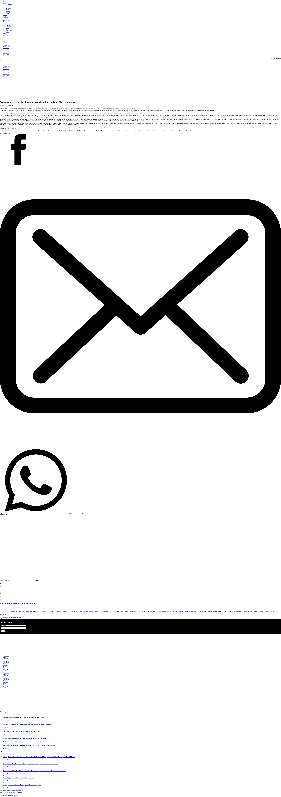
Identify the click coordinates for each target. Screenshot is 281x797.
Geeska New (91, 611)
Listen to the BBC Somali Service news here (10, 617)
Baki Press (21, 611)
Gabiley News (74, 611)
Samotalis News (186, 611)
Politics (7, 13)
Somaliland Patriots (211, 611)
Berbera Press (35, 611)
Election (8, 7)
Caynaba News (58, 611)
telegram (82, 513)
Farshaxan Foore (66, 611)
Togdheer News (237, 611)
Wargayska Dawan (269, 611)
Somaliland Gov (202, 611)
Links (4, 16)
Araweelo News (15, 611)
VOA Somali (3, 618)
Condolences (9, 4)
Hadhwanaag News (106, 611)
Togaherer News (229, 611)
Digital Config (13, 795)
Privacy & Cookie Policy (6, 792)
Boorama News (43, 611)
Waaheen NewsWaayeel (258, 611)
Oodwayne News (160, 611)
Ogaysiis (8, 11)
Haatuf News (98, 611)
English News (6, 49)
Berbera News (28, 611)
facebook (36, 165)
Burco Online (51, 611)
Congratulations (9, 5)
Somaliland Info (194, 611)
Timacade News (220, 611)
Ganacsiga (8, 8)
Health (7, 9)
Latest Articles (6, 45)
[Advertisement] (44, 89)
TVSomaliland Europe (247, 611)
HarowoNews (115, 611)
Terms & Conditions (17, 792)
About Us (5, 15)
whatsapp (71, 513)
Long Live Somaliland (143, 611)
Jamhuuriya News (133, 611)
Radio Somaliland (177, 611)
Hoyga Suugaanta (123, 611)
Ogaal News (152, 611)
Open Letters (9, 12)
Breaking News (6, 46)
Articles (5, 3)
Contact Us (5, 17)
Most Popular (6, 48)
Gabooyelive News (83, 611)
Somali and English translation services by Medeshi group (17, 603)
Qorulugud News (168, 611)
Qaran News (6, 1)
